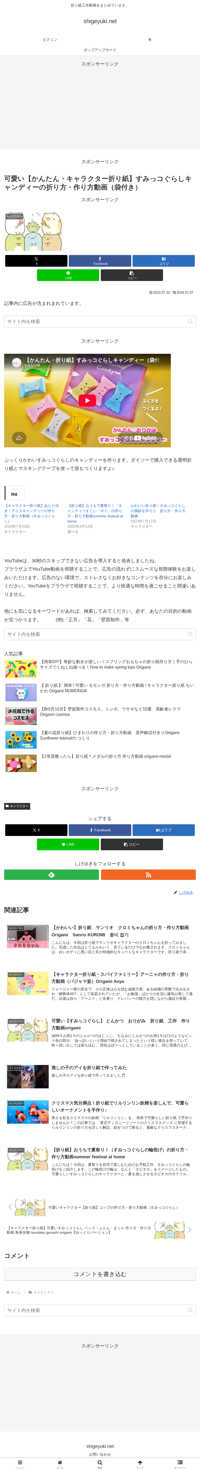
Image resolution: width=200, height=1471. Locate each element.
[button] (132, 275)
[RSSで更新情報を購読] (148, 874)
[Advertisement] (100, 104)
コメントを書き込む (100, 1274)
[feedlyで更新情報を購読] (51, 874)
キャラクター (19, 806)
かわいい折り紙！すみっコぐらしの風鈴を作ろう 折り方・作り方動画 (158, 511)
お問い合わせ (100, 1454)
